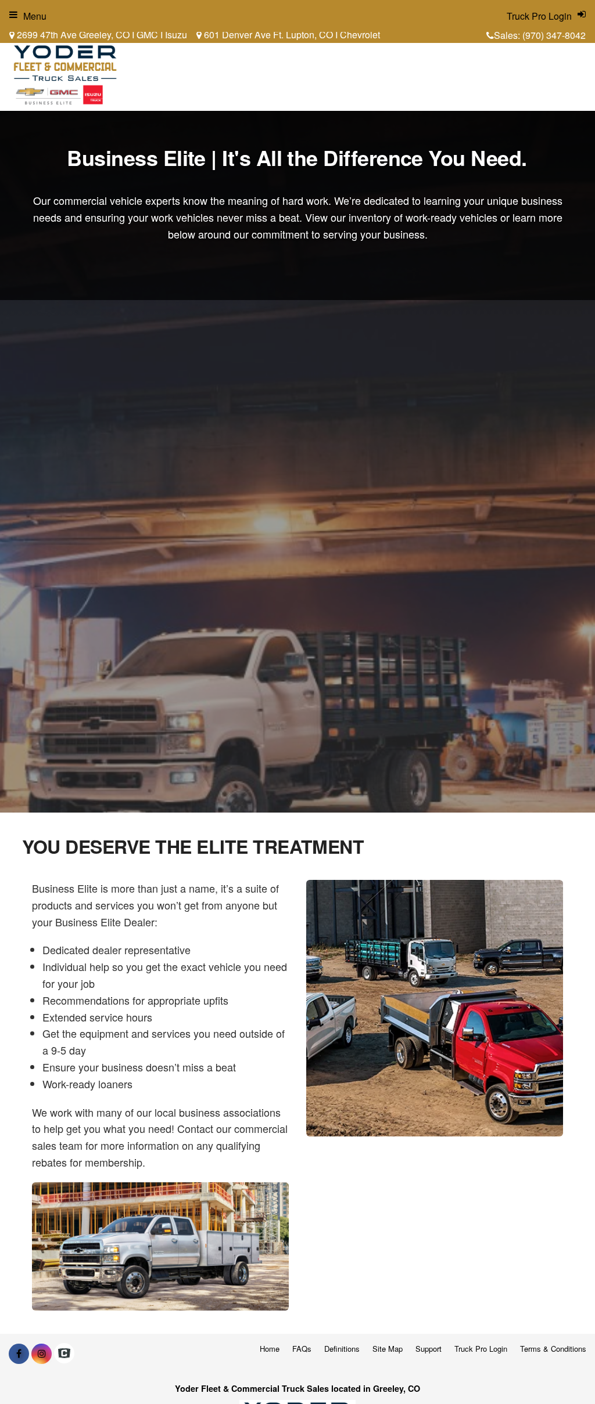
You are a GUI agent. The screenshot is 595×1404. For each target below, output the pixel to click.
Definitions (342, 1348)
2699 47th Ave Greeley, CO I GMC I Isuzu (101, 34)
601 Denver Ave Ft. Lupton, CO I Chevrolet (291, 34)
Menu (34, 16)
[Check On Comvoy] (64, 1353)
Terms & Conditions (553, 1348)
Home (269, 1348)
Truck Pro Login (480, 1348)
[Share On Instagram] (41, 1353)
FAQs (301, 1348)
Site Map (387, 1348)
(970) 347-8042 (554, 35)
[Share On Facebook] (19, 1353)
